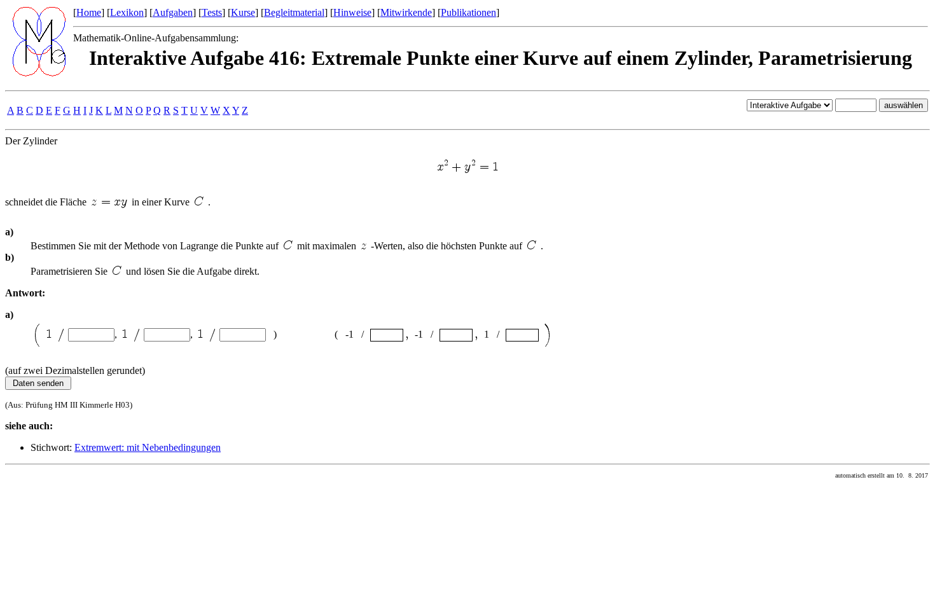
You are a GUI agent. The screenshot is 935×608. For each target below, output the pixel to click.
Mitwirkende (406, 12)
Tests (212, 12)
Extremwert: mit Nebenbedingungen (147, 447)
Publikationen (468, 12)
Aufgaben (173, 12)
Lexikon (127, 12)
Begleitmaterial (294, 12)
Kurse (243, 12)
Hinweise (352, 12)
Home (88, 12)
